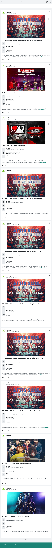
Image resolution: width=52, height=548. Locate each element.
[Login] (50, 2)
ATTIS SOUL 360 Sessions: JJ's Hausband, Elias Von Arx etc (21, 251)
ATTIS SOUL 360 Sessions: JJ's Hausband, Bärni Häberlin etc (22, 40)
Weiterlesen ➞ (43, 56)
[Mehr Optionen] (48, 59)
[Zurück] (1, 2)
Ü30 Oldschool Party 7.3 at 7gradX (13, 146)
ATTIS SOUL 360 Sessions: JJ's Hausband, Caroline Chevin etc (22, 358)
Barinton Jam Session (9, 93)
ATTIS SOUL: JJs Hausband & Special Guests (16, 464)
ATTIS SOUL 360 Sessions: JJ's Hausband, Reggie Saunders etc (22, 304)
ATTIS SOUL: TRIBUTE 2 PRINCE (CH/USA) (15, 516)
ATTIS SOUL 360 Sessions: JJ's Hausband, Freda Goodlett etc (22, 411)
